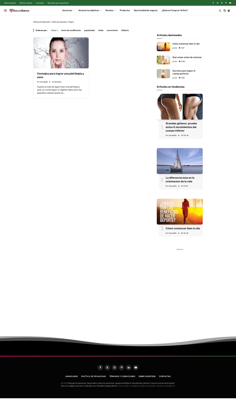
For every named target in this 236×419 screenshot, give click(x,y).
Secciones (67, 10)
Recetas (109, 10)
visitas (100, 30)
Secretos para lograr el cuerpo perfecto (183, 72)
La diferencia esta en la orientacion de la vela (180, 179)
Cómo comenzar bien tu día (186, 43)
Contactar (40, 3)
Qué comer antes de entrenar (187, 57)
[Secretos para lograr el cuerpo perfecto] (163, 73)
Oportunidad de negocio (145, 10)
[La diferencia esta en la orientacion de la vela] (180, 161)
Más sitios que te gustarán (58, 3)
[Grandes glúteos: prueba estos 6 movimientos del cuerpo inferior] (180, 107)
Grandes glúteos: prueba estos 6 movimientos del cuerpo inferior (181, 127)
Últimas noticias (26, 3)
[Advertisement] (179, 292)
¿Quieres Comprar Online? (175, 10)
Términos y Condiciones (122, 376)
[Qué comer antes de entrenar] (163, 60)
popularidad (89, 30)
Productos (125, 10)
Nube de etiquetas (59, 22)
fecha (53, 30)
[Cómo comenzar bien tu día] (163, 46)
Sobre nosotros (10, 3)
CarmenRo (44, 82)
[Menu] (5, 10)
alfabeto (125, 30)
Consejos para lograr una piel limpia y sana (60, 75)
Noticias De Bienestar (42, 22)
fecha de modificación (71, 30)
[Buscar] (224, 10)
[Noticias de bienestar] (19, 10)
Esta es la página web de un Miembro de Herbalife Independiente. (89, 386)
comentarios (112, 30)
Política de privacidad (93, 376)
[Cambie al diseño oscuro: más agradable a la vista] (220, 10)
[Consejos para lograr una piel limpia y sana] (61, 52)
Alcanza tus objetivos (88, 10)
